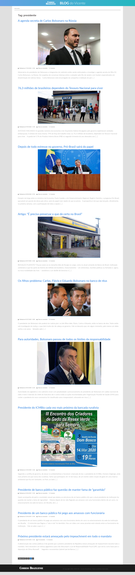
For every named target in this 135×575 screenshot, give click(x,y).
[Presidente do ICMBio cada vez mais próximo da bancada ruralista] (69, 438)
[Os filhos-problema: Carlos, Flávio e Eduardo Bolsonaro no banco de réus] (69, 299)
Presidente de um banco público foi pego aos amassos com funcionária (61, 513)
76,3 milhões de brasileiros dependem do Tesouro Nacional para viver (60, 88)
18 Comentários (41, 539)
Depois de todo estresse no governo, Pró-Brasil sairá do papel (55, 146)
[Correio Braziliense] (52, 3)
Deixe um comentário (43, 68)
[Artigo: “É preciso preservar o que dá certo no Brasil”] (69, 237)
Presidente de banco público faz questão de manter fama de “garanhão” (61, 489)
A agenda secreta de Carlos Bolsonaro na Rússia (47, 20)
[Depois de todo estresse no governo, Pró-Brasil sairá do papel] (69, 170)
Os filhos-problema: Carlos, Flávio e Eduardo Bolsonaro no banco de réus (62, 281)
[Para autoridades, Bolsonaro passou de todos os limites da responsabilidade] (69, 363)
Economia (52, 68)
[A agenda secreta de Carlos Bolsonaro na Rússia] (69, 44)
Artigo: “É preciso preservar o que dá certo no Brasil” (50, 214)
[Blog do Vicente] (73, 3)
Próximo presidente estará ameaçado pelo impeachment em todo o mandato (65, 536)
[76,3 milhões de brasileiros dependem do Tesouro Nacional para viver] (69, 107)
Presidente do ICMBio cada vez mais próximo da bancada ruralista (58, 407)
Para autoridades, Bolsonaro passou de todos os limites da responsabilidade (64, 339)
